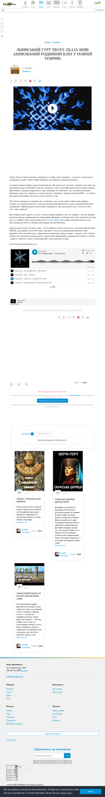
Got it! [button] (90, 791)
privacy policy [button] (66, 793)
